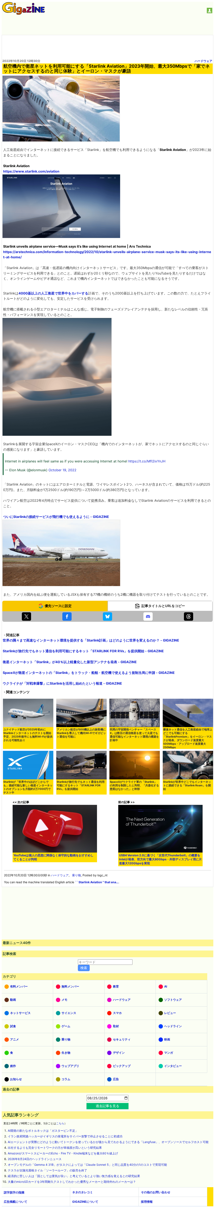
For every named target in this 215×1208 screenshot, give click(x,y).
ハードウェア (203, 61)
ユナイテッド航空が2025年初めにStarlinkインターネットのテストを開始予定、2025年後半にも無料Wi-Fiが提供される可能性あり (27, 735)
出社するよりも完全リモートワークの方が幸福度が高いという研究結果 (55, 1147)
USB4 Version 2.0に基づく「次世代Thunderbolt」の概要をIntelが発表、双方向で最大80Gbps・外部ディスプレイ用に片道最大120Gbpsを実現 (160, 859)
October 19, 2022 (62, 470)
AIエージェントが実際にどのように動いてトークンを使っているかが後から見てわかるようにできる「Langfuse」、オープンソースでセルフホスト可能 (108, 1142)
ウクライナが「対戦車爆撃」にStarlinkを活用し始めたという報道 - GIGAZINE (62, 683)
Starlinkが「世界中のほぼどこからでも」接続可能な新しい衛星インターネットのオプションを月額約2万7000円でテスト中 (27, 787)
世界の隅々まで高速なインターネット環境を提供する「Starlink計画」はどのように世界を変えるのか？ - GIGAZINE (91, 640)
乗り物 (76, 875)
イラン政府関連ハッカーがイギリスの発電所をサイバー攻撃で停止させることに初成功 (65, 1136)
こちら (60, 1123)
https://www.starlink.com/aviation (31, 171)
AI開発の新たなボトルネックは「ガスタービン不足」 (43, 1130)
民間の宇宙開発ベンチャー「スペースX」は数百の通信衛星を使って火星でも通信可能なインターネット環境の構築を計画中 (134, 735)
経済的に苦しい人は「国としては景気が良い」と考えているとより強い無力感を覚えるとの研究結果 (74, 1176)
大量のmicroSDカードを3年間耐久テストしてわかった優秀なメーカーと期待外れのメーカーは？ (72, 1181)
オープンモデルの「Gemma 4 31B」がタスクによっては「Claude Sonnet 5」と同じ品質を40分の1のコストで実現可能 (87, 1164)
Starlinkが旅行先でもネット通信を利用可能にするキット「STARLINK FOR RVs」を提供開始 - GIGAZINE (83, 651)
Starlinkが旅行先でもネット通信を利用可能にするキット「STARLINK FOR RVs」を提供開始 (81, 785)
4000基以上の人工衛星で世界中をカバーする (53, 293)
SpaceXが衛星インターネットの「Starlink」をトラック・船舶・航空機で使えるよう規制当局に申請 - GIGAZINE (89, 673)
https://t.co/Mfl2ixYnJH (146, 461)
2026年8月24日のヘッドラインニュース (35, 1159)
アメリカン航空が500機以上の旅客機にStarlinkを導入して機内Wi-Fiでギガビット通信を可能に (81, 733)
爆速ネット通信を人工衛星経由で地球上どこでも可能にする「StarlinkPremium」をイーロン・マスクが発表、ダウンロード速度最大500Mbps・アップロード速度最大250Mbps (187, 738)
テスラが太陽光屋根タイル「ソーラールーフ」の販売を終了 (47, 1170)
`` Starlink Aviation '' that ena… (96, 882)
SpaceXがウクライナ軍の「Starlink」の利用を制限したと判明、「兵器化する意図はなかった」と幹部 (134, 785)
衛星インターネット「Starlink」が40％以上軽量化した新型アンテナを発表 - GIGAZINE (70, 662)
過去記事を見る (107, 1106)
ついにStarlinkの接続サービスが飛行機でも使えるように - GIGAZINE (56, 517)
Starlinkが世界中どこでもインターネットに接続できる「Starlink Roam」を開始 (187, 785)
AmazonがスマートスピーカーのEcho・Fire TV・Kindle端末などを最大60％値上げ (63, 1153)
